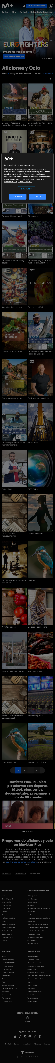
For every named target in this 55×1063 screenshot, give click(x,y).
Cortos (4, 912)
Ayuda (27, 1021)
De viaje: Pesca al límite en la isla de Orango (40, 352)
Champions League (8, 960)
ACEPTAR (37, 197)
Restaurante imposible (38, 398)
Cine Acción (6, 908)
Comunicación (32, 1001)
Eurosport (5, 992)
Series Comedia (7, 931)
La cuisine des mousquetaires (9, 534)
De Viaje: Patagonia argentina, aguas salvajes (14, 124)
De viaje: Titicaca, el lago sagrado (13, 261)
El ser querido (32, 896)
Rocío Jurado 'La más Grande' (38, 924)
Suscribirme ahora (36, 6)
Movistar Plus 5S (33, 944)
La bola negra (32, 899)
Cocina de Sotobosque (12, 351)
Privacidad (37, 1044)
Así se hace (33, 442)
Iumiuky (31, 580)
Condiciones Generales (36, 966)
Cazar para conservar (12, 398)
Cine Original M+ (8, 899)
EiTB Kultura (33, 489)
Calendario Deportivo (9, 995)
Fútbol (23, 12)
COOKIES (47, 1044)
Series (5, 12)
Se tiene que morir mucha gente (39, 908)
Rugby (4, 982)
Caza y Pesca (32, 940)
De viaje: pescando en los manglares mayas (13, 443)
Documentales (7, 934)
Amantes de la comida (12, 307)
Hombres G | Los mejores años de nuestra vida (39, 919)
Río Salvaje (33, 216)
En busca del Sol (35, 307)
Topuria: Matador (8, 985)
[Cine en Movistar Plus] (27, 815)
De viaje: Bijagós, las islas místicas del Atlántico (39, 261)
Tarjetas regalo (33, 998)
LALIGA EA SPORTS (8, 963)
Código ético (32, 969)
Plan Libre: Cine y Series (36, 979)
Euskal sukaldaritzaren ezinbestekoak (12, 716)
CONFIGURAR (26, 189)
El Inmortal (31, 912)
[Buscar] (24, 6)
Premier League (7, 966)
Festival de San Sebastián (36, 931)
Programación (7, 1001)
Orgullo (4, 940)
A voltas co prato (10, 627)
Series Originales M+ (9, 924)
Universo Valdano (8, 972)
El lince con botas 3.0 (37, 762)
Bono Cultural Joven (35, 992)
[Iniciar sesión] (51, 6)
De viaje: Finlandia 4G (12, 216)
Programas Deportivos (35, 937)
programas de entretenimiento (22, 862)
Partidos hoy (6, 998)
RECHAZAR (17, 197)
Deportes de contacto (9, 988)
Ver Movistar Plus (33, 956)
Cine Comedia (7, 905)
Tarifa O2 (31, 995)
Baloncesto (6, 976)
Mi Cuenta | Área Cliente (36, 963)
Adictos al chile (35, 671)
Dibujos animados (34, 934)
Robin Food (7, 489)
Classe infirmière (35, 533)
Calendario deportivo (41, 12)
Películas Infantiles (8, 918)
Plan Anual (31, 988)
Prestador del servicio (12, 1044)
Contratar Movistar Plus (36, 972)
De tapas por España (37, 627)
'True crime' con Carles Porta (38, 928)
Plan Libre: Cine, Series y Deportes (39, 976)
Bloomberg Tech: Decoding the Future (14, 581)
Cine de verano (7, 915)
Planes (30, 982)
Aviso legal (27, 1044)
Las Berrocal (32, 915)
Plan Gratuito (32, 985)
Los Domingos (32, 902)
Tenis (4, 979)
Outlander (31, 905)
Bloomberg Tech (35, 715)
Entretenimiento (7, 937)
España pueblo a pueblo (13, 671)
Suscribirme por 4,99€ (14, 57)
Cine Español (6, 902)
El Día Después (7, 969)
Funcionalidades (33, 960)
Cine (14, 12)
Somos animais (9, 762)
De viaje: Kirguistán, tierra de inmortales (40, 124)
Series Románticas (8, 928)
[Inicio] (8, 5)
